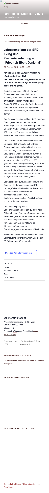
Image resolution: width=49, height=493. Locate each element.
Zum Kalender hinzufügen (21, 253)
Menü (25, 23)
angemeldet (17, 360)
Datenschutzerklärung (12, 484)
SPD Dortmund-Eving (23, 14)
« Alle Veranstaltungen (14, 35)
